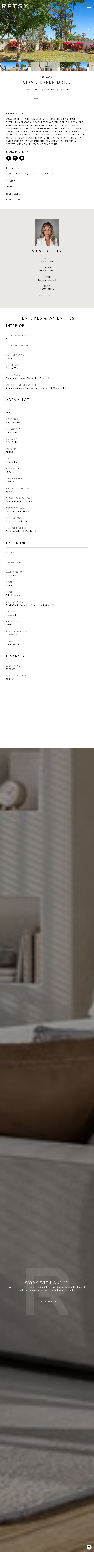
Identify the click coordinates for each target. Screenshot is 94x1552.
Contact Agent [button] (47, 98)
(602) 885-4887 (47, 270)
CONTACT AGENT (47, 295)
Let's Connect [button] (48, 1302)
